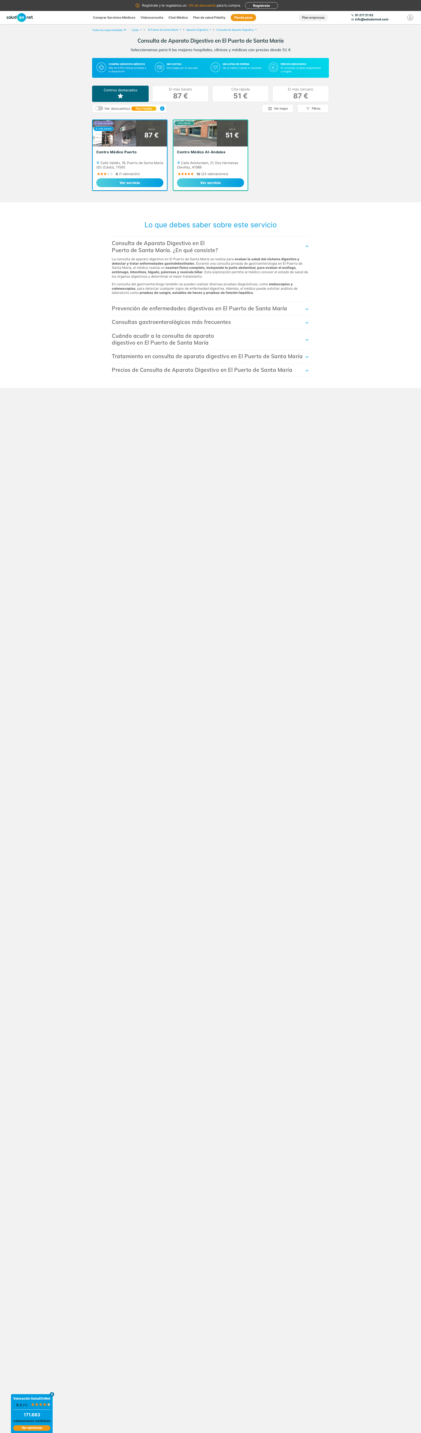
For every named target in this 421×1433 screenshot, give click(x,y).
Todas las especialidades (107, 30)
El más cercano (300, 93)
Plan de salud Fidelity (209, 17)
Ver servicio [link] (130, 183)
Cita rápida (240, 93)
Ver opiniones (31, 1427)
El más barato (180, 93)
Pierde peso (243, 17)
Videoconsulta (152, 17)
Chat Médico (178, 17)
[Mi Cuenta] (410, 17)
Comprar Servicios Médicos (114, 17)
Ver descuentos (128, 108)
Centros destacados (120, 90)
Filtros (316, 108)
